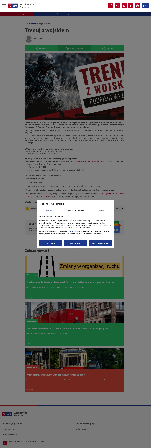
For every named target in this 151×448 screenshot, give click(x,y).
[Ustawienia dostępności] (130, 5)
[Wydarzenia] (110, 5)
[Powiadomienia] (124, 5)
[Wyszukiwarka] (117, 5)
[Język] (137, 5)
